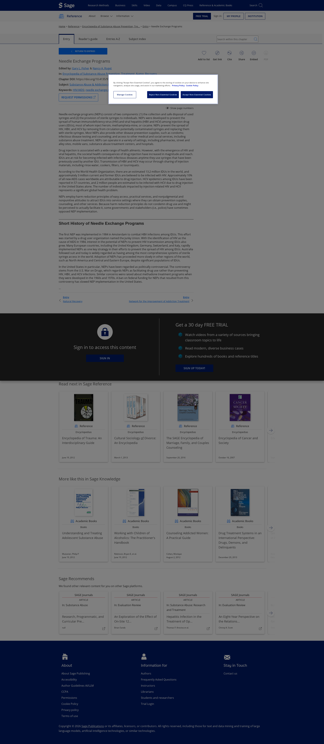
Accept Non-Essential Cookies (197, 94)
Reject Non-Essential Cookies (163, 94)
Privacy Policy (178, 85)
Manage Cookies (125, 94)
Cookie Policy (192, 85)
